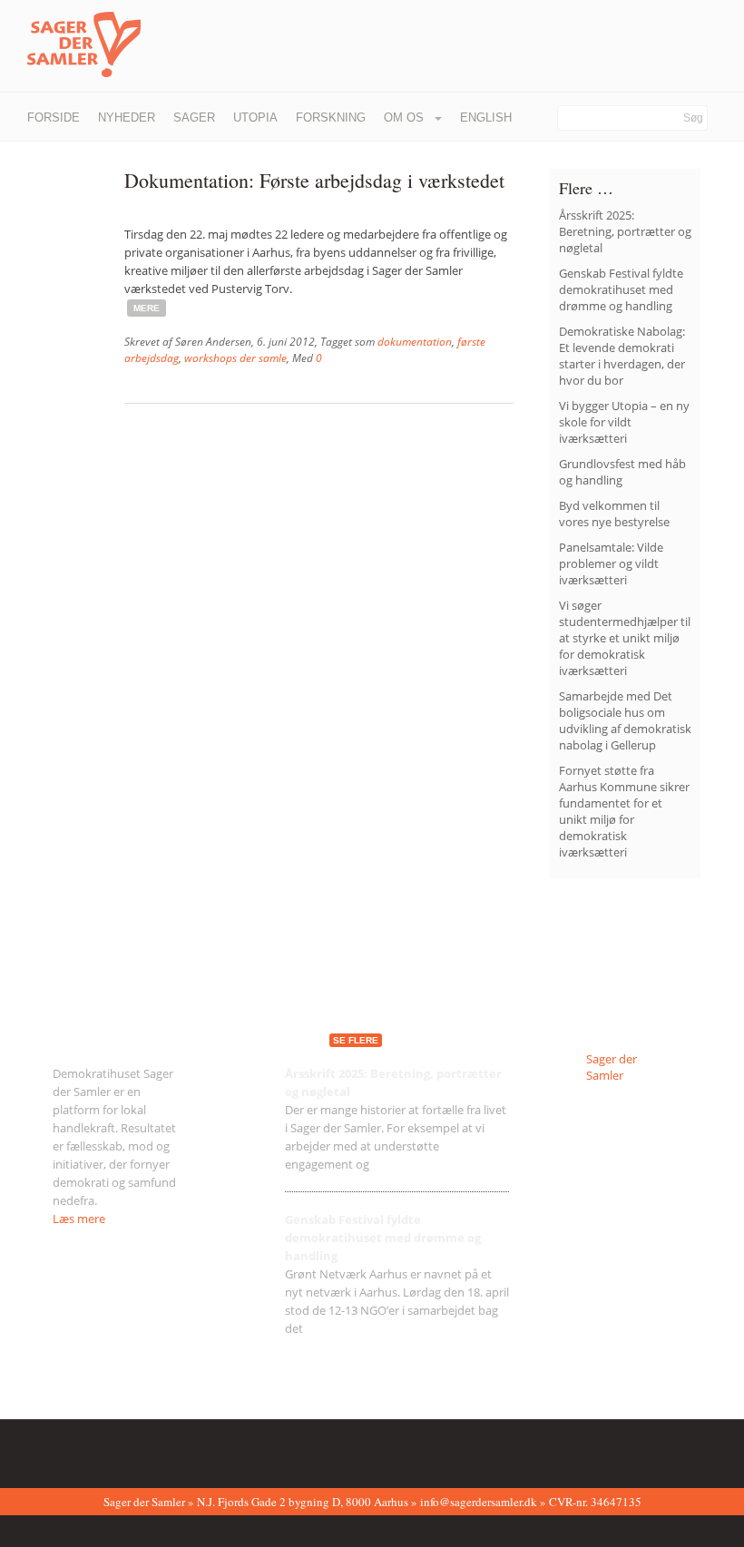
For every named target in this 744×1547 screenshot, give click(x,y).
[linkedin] (144, 1450)
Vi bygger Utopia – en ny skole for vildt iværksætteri (624, 421)
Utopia (255, 117)
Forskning (331, 117)
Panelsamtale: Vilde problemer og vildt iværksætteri (611, 563)
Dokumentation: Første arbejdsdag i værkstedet (314, 180)
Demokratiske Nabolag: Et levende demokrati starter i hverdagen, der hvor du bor (622, 355)
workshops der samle (235, 358)
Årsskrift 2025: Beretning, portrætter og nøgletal (625, 231)
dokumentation (414, 341)
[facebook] (60, 1450)
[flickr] (88, 1450)
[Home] (70, 45)
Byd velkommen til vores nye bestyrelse (614, 513)
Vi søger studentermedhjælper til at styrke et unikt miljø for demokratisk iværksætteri (624, 638)
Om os (405, 117)
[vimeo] (116, 1450)
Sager (194, 117)
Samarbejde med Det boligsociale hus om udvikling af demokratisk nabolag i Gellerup (625, 720)
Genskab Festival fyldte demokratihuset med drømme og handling (621, 289)
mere (146, 308)
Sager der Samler (611, 1067)
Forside (53, 117)
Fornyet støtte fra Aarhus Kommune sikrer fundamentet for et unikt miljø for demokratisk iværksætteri (624, 811)
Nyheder (126, 117)
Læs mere (79, 1218)
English (486, 117)
